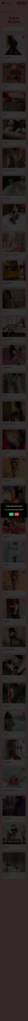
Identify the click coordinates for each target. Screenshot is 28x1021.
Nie (17, 514)
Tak (11, 514)
